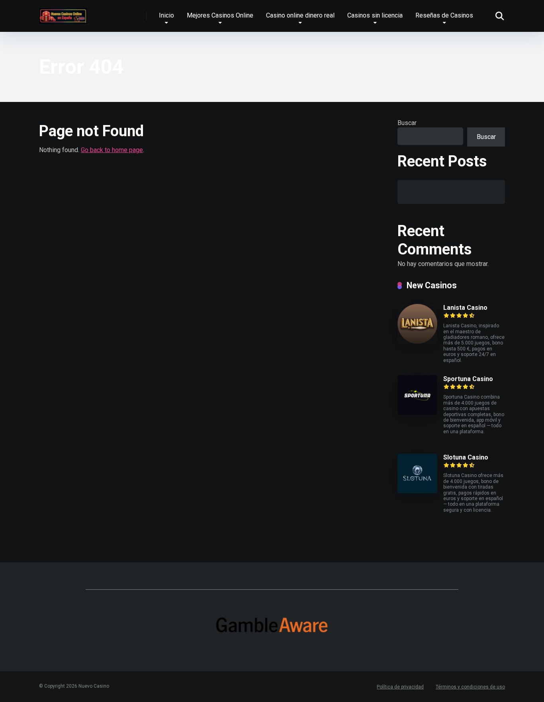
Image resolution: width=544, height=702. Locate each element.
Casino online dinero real (300, 15)
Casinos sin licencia (375, 15)
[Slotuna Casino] (417, 491)
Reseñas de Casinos (444, 15)
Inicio (166, 15)
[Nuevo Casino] (63, 13)
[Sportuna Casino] (417, 413)
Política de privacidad (400, 687)
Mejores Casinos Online (220, 15)
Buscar (407, 123)
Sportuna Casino (468, 379)
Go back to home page (112, 150)
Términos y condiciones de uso (470, 687)
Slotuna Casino (465, 457)
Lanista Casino (465, 307)
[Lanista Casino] (417, 341)
